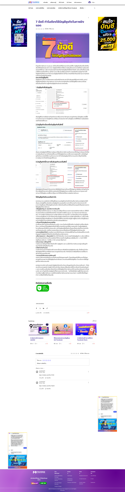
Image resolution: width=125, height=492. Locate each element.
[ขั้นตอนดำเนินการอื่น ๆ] (88, 17)
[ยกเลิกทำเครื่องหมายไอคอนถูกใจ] (40, 378)
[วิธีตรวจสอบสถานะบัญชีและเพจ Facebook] (62, 329)
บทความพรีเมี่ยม (40, 8)
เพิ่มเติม (82, 8)
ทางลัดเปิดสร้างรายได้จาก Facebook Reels (85, 339)
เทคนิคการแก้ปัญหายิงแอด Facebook (67, 8)
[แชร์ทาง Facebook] (36, 308)
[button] (94, 8)
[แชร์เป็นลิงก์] (47, 308)
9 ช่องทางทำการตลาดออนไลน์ (36, 339)
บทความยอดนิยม (51, 8)
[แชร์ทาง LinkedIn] (43, 308)
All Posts (31, 8)
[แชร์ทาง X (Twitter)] (40, 308)
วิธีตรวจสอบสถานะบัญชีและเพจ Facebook (62, 339)
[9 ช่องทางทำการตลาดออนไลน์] (39, 329)
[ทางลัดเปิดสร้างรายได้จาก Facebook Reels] (86, 329)
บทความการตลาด (40, 303)
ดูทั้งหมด (94, 321)
